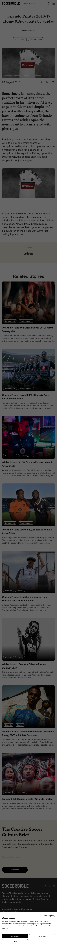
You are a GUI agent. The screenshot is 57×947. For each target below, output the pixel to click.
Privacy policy (49, 915)
